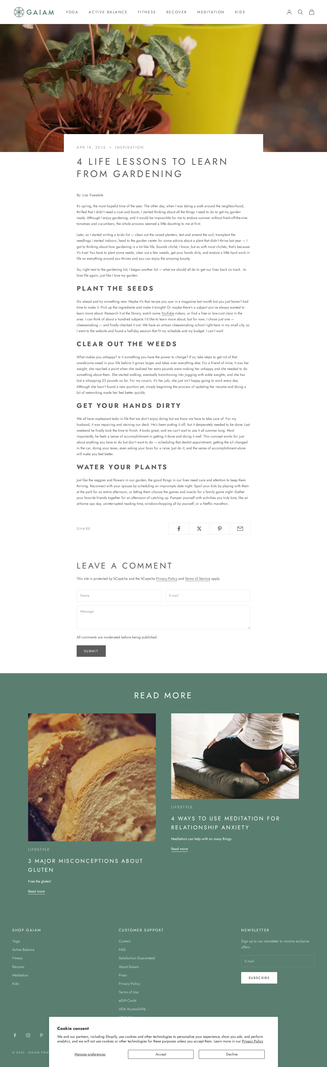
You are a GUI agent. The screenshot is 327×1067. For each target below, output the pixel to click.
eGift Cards (127, 1000)
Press (123, 975)
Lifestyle (39, 849)
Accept (161, 1054)
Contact (124, 941)
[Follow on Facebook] (14, 1035)
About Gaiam (129, 966)
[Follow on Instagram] (28, 1035)
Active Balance (108, 12)
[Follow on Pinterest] (41, 1035)
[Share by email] (240, 528)
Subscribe (259, 977)
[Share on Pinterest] (220, 528)
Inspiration (129, 147)
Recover (176, 12)
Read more (36, 891)
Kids (240, 12)
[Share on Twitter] (199, 528)
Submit (91, 651)
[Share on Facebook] (179, 528)
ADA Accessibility (132, 1008)
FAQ (122, 949)
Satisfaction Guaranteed (137, 958)
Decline (232, 1054)
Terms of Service (197, 578)
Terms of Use (128, 992)
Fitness (147, 12)
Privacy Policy (252, 1041)
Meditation (211, 12)
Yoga (72, 12)
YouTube (167, 313)
